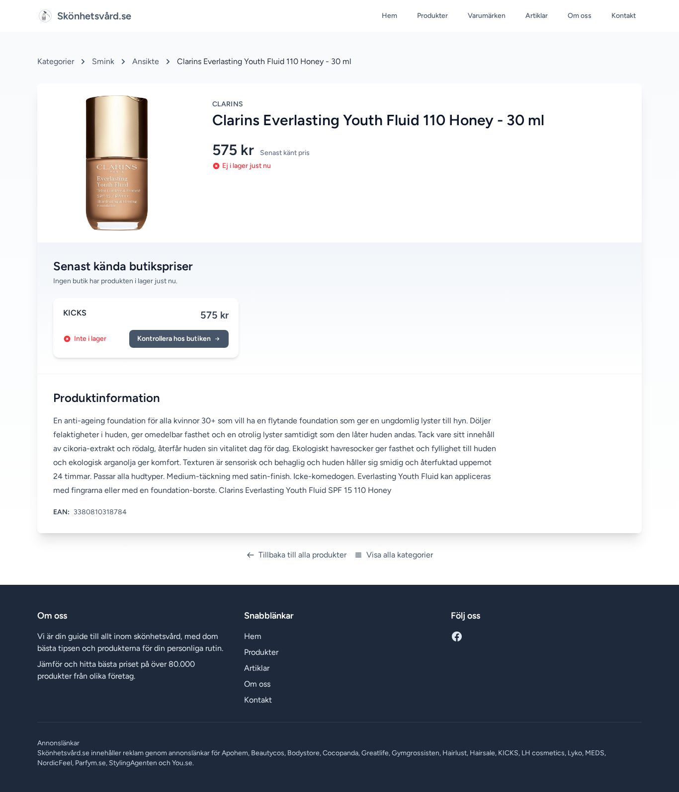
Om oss (580, 15)
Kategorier (55, 61)
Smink (103, 61)
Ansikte (145, 61)
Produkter (432, 15)
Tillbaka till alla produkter (302, 554)
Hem (389, 15)
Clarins (227, 104)
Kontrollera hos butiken (174, 338)
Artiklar (536, 15)
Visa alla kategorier (399, 554)
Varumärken (487, 15)
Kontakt (623, 15)
